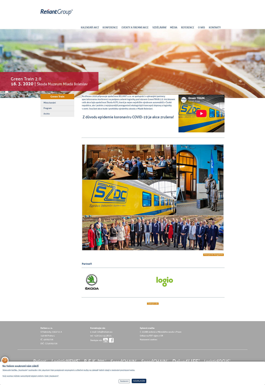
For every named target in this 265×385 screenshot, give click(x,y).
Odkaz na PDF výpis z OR (151, 335)
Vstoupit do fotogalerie (213, 255)
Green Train (57, 96)
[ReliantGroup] (57, 15)
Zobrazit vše (153, 304)
